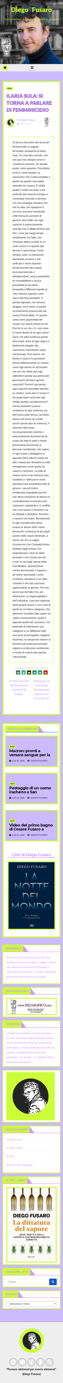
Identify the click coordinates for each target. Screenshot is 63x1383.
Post (9, 88)
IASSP (10, 1156)
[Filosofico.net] (31, 1006)
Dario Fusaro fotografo (19, 1165)
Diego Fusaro (27, 119)
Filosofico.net (14, 1139)
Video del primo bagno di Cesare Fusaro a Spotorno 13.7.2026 (31, 829)
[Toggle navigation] (32, 67)
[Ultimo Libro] (31, 1224)
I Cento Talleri (14, 1148)
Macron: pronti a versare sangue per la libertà (29, 754)
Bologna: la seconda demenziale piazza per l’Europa (41, 689)
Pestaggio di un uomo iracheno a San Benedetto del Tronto (30, 792)
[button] (58, 67)
